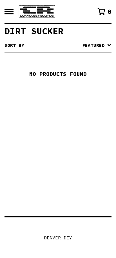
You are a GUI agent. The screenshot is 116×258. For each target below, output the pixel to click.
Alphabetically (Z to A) (73, 96)
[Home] (37, 12)
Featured (52, 60)
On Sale (51, 69)
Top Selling (56, 78)
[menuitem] (58, 45)
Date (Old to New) (65, 114)
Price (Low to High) (68, 123)
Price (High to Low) (68, 132)
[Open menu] (9, 11)
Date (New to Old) (65, 105)
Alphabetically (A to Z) (73, 87)
